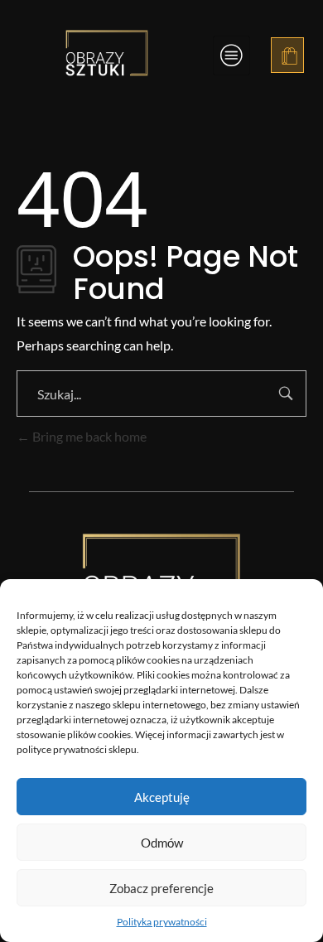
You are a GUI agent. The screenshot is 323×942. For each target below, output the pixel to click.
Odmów (162, 842)
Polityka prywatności (162, 921)
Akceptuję (162, 797)
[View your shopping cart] (289, 57)
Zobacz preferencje (161, 888)
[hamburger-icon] (231, 55)
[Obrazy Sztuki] (107, 53)
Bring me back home (88, 436)
